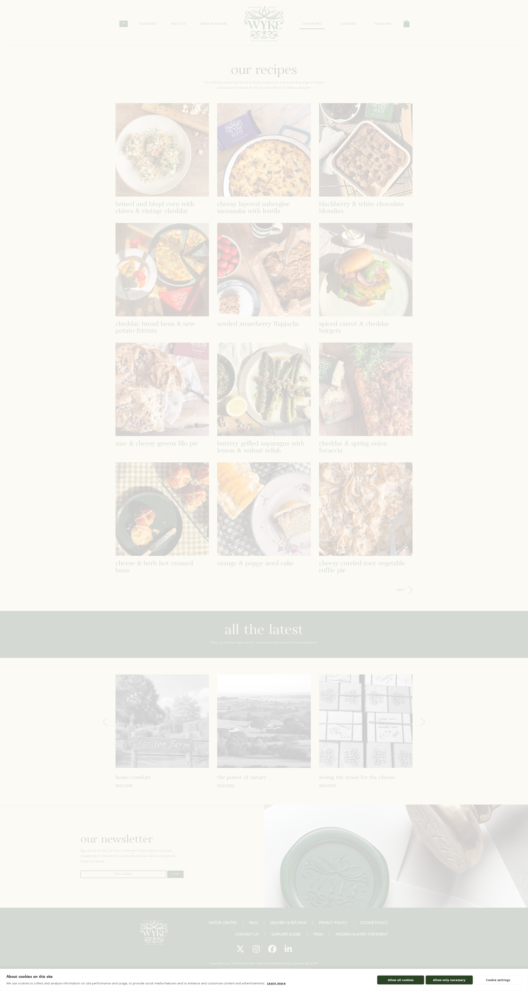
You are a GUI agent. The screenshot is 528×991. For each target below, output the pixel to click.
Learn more (276, 983)
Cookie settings (498, 980)
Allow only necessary (449, 980)
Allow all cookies (401, 980)
